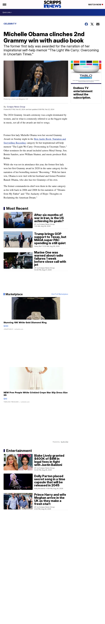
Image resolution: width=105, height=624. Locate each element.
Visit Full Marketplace (59, 294)
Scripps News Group (16, 106)
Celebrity (10, 23)
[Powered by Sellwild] (64, 442)
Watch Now (95, 4)
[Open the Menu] (4, 4)
